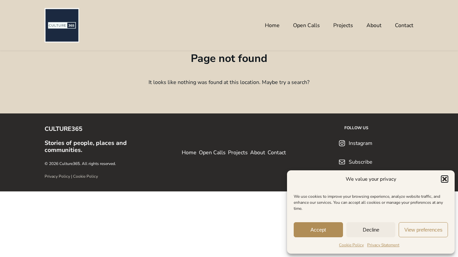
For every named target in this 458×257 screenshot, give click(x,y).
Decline (371, 230)
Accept (318, 230)
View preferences (423, 230)
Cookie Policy (351, 245)
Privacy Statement (383, 245)
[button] (444, 179)
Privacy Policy (57, 176)
